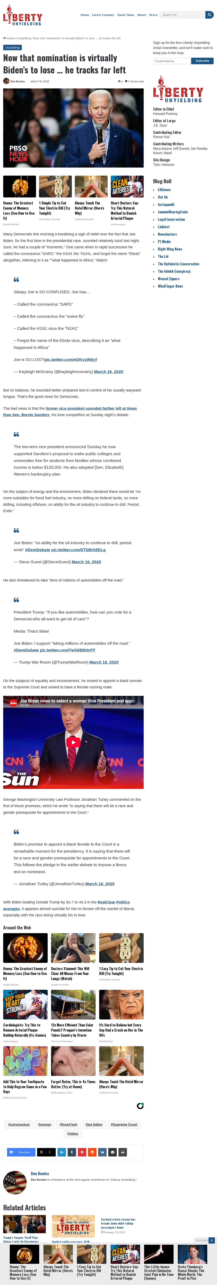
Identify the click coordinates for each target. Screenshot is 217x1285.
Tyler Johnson (163, 164)
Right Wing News (170, 249)
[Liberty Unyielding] (22, 14)
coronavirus (20, 1124)
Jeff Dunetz (181, 148)
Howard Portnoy (165, 114)
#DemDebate (37, 550)
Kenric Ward (162, 153)
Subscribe (202, 60)
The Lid (163, 256)
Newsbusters (167, 234)
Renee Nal (161, 137)
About (141, 15)
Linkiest (164, 226)
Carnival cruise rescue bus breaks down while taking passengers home (118, 1223)
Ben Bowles (18, 81)
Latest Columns (103, 15)
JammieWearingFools (173, 211)
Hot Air (163, 197)
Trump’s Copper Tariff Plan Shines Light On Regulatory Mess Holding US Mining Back (22, 1241)
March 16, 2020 (108, 371)
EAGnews (164, 189)
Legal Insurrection (171, 219)
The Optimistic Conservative (178, 263)
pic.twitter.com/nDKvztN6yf (71, 359)
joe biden (95, 1124)
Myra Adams (162, 148)
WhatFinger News (170, 286)
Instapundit (166, 204)
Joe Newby (199, 148)
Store (153, 15)
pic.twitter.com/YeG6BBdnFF (68, 650)
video (73, 1133)
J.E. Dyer (160, 125)
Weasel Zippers (169, 278)
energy (45, 1124)
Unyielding (24, 38)
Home (85, 15)
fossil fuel (69, 1124)
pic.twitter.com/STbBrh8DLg (78, 550)
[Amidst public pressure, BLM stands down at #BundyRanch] (73, 1226)
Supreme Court (125, 1124)
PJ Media (164, 241)
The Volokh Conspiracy (174, 271)
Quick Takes (125, 15)
